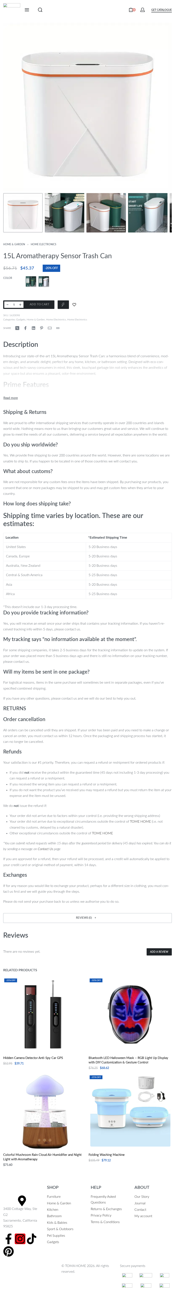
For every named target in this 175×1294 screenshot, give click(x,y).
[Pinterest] (8, 1251)
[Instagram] (20, 1239)
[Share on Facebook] (25, 328)
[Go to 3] (106, 212)
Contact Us (45, 849)
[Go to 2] (64, 212)
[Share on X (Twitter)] (17, 328)
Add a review (159, 952)
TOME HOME (140, 821)
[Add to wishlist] (74, 304)
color (7, 278)
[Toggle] (10, 398)
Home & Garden (14, 244)
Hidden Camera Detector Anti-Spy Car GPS (33, 1058)
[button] (87, 918)
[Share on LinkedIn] (33, 328)
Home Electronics (43, 244)
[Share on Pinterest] (42, 328)
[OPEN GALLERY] (87, 107)
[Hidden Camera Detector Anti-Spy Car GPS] (44, 1014)
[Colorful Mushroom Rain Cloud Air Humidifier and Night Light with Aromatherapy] (45, 1111)
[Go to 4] (148, 212)
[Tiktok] (31, 1239)
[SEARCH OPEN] (40, 9)
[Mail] (50, 328)
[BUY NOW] (63, 304)
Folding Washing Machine (107, 1154)
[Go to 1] (23, 212)
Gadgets (20, 319)
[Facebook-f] (8, 1239)
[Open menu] (27, 9)
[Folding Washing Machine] (130, 1111)
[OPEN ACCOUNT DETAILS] (142, 9)
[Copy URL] (58, 328)
